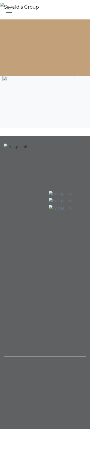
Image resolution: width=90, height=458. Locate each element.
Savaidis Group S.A (25, 441)
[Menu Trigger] (9, 9)
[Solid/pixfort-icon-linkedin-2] (45, 372)
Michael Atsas (45, 454)
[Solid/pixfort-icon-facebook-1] (35, 372)
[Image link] (15, 151)
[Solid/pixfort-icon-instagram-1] (55, 372)
